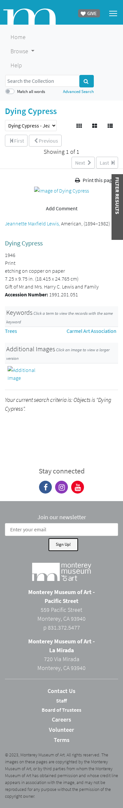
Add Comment (61, 208)
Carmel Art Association (91, 331)
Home (18, 37)
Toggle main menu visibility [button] (113, 13)
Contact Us (61, 691)
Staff (61, 700)
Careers (61, 719)
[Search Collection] (86, 81)
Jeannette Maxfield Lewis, (33, 223)
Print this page (98, 180)
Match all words (31, 91)
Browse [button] (20, 51)
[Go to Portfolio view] (95, 126)
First (18, 140)
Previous (48, 140)
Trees (11, 331)
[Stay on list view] (110, 126)
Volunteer (61, 729)
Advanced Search (78, 91)
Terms (62, 740)
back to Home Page (29, 17)
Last (105, 162)
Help (16, 65)
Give (91, 13)
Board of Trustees (61, 709)
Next (80, 162)
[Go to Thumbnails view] (79, 126)
